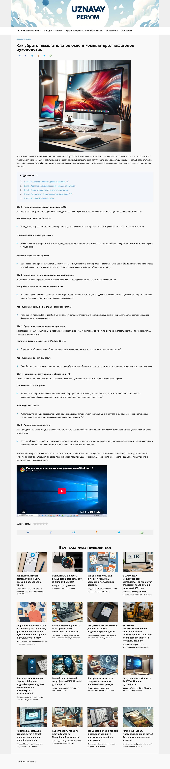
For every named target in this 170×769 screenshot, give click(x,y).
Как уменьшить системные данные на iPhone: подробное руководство (102, 628)
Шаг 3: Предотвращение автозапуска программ (46, 190)
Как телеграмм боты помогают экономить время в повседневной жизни (29, 580)
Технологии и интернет (28, 31)
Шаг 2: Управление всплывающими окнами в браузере (49, 186)
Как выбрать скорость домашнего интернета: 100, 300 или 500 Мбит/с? (67, 579)
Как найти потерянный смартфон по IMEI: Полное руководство (67, 681)
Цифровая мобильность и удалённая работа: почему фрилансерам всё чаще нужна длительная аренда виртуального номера (31, 631)
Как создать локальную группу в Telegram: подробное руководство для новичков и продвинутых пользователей (30, 686)
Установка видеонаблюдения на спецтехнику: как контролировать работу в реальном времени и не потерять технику (137, 633)
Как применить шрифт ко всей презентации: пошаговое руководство (66, 628)
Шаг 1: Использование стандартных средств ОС (46, 182)
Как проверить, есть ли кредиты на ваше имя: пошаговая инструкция (100, 681)
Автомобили (112, 31)
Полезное (127, 31)
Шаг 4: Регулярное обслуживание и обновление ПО (48, 194)
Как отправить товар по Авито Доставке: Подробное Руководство (66, 734)
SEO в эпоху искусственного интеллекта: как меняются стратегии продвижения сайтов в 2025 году (137, 582)
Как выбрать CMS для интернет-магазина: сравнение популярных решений (100, 580)
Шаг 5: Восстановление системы (39, 198)
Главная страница (24, 39)
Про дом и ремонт (53, 31)
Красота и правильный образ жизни (84, 31)
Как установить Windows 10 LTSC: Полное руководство (137, 681)
